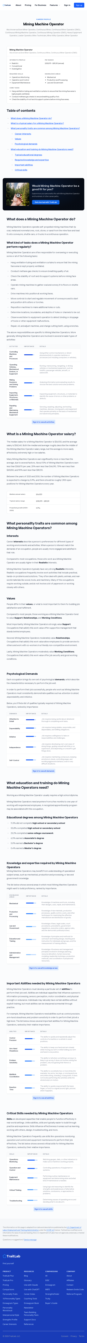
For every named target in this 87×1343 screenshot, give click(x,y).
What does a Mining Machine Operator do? (31, 118)
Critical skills (21, 170)
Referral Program (74, 1294)
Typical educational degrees (28, 155)
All (46, 1276)
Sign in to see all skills (43, 1209)
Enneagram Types (10, 1303)
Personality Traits (10, 1294)
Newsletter (28, 1307)
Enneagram (50, 1285)
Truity (47, 1298)
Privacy (74, 1336)
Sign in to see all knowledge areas (43, 968)
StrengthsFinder (52, 1294)
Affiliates (70, 1280)
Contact (70, 1285)
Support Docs (30, 1319)
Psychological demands (26, 144)
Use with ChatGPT (31, 1289)
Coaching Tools (30, 1298)
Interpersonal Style (11, 1315)
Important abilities (24, 165)
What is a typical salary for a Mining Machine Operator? (37, 123)
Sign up (79, 5)
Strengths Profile (10, 1319)
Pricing (28, 5)
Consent (64, 1336)
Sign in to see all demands (43, 771)
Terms (81, 1336)
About (18, 5)
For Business (40, 5)
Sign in (67, 5)
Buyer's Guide (51, 1303)
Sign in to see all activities (43, 422)
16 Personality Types (11, 1298)
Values (18, 139)
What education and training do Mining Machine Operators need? (42, 149)
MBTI (47, 1289)
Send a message (30, 1240)
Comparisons (8, 1289)
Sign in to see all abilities (43, 1098)
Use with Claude (31, 1285)
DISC (47, 1280)
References (29, 1324)
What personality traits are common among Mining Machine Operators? (45, 128)
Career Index (29, 1294)
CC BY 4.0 (50, 1230)
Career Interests (10, 1324)
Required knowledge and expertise (32, 160)
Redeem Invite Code (75, 1289)
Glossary (27, 1280)
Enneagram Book (31, 1303)
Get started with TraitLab (46, 202)
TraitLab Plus (8, 1276)
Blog (26, 1276)
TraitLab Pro (8, 1280)
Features (54, 5)
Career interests (23, 134)
